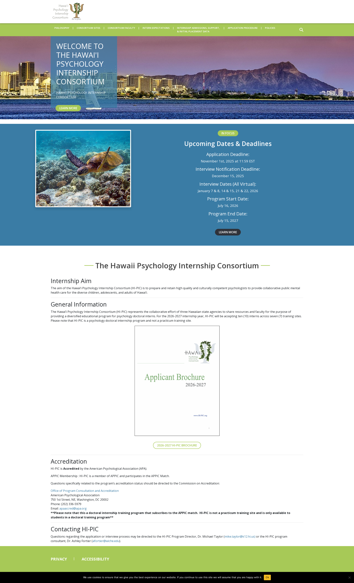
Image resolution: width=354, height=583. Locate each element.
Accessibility (95, 559)
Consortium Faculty (121, 28)
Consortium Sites (88, 28)
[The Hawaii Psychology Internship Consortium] (67, 11)
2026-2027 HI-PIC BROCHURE (177, 445)
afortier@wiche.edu (106, 541)
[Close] (349, 577)
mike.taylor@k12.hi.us (239, 536)
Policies (270, 28)
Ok (267, 577)
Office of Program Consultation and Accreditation (85, 491)
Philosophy (61, 28)
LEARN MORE (68, 108)
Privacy (59, 559)
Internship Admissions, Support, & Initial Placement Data (198, 29)
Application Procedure (243, 28)
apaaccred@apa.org (73, 508)
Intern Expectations (156, 28)
